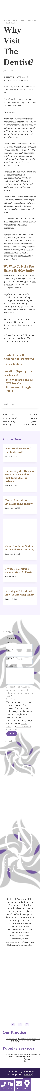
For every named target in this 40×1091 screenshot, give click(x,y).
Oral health (10, 23)
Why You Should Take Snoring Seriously (10, 420)
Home (8, 1039)
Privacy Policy (34, 1039)
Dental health (11, 21)
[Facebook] (13, 1024)
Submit (11, 733)
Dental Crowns (15, 1055)
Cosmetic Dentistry (9, 1055)
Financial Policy (29, 1039)
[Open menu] (35, 6)
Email (9, 650)
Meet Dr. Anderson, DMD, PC (14, 1040)
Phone (10, 658)
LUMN (27, 1074)
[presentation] (20, 530)
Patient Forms (24, 1039)
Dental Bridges (21, 1055)
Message (11, 666)
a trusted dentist (16, 325)
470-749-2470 (14, 363)
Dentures (34, 1054)
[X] (27, 1024)
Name (9, 642)
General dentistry (27, 21)
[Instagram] (20, 1024)
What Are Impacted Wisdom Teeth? (30, 420)
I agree (11, 699)
